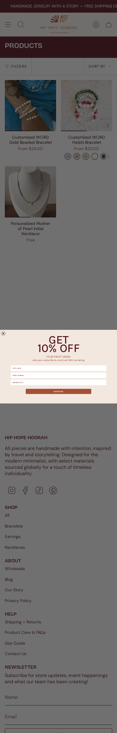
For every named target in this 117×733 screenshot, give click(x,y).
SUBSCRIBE (58, 391)
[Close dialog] (3, 333)
